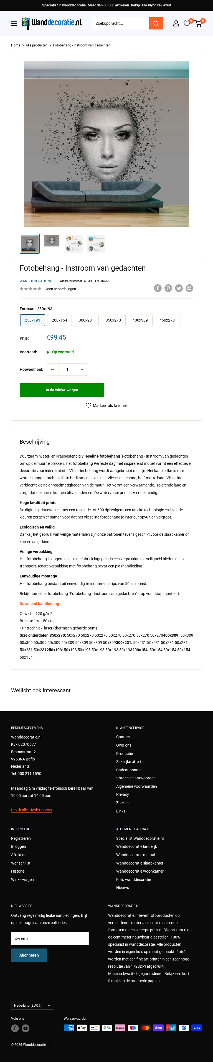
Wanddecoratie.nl (36, 281)
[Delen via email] (189, 288)
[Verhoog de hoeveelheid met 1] (82, 369)
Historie (17, 871)
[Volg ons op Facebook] (15, 1028)
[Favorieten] (187, 23)
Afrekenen (20, 855)
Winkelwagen (22, 879)
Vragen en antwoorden (136, 778)
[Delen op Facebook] (158, 288)
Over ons (123, 745)
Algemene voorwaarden (136, 786)
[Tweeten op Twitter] (179, 288)
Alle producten (36, 45)
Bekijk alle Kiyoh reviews (31, 810)
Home (15, 45)
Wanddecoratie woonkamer (140, 871)
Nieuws (122, 887)
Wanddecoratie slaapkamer (139, 863)
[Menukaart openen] (14, 23)
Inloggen (18, 846)
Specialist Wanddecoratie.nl (140, 838)
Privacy (122, 794)
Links (120, 811)
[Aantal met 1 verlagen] (53, 369)
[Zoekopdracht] (156, 23)
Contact (123, 737)
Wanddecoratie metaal (135, 855)
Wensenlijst (21, 863)
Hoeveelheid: (31, 369)
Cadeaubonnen (129, 770)
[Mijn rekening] (176, 23)
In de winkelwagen (62, 390)
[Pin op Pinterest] (168, 288)
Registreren (21, 838)
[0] (198, 23)
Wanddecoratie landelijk (136, 846)
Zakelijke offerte (129, 761)
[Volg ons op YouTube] (25, 1028)
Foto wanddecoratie (133, 879)
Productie (124, 753)
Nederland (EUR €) (28, 1005)
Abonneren (29, 955)
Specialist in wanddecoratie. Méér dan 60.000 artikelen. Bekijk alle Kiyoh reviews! (106, 5)
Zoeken (122, 803)
